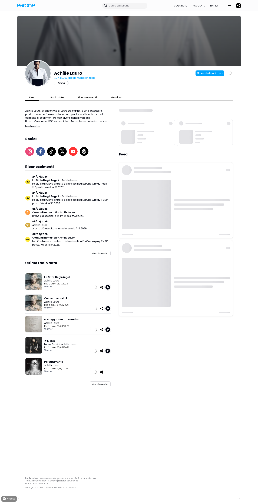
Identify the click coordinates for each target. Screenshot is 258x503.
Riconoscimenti (87, 97)
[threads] (84, 151)
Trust (28, 480)
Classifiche (180, 5)
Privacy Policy (39, 480)
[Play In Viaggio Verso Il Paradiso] (108, 329)
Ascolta (11, 498)
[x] (62, 151)
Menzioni (116, 97)
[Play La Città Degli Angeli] (108, 287)
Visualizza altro (100, 253)
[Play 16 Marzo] (108, 351)
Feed (32, 97)
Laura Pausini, (52, 344)
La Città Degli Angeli (45, 180)
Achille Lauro (69, 180)
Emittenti (215, 5)
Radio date (199, 5)
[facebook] (40, 151)
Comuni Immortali (44, 212)
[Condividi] (101, 287)
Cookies (52, 480)
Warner (48, 286)
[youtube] (73, 151)
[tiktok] (51, 151)
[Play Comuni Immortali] (108, 308)
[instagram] (29, 151)
